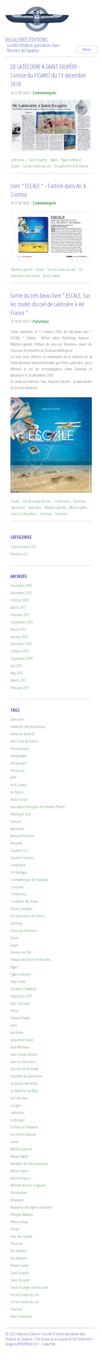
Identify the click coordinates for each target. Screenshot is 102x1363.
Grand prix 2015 (21, 996)
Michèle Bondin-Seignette (28, 1185)
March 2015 (18, 680)
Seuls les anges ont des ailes (29, 1287)
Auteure (15, 821)
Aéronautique (19, 748)
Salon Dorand (19, 1280)
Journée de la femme (24, 1068)
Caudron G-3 (19, 850)
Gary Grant (17, 981)
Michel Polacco (20, 1178)
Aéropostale (18, 756)
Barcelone (18, 507)
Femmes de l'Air (20, 952)
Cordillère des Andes (24, 901)
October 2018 (19, 600)
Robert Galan (19, 1265)
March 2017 (18, 607)
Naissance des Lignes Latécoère (31, 1207)
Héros (14, 1010)
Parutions (41, 321)
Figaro (54, 159)
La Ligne (15, 1105)
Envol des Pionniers (23, 930)
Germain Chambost (23, 989)
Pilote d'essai (19, 1222)
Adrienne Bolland (22, 734)
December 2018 (21, 585)
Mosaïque (17, 1200)
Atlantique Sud (20, 814)
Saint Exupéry (38, 159)
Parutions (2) (19, 554)
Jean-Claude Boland (23, 1054)
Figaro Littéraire (71, 159)
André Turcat (18, 799)
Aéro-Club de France (24, 741)
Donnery (16, 923)
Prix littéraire (18, 1251)
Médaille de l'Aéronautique (29, 1163)
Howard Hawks (20, 1018)
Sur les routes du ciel (36, 166)
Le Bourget (17, 1120)
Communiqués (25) (23, 546)
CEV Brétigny (18, 872)
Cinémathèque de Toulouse (29, 879)
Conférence (18, 894)
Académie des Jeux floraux (28, 726)
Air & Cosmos (51, 275)
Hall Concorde (20, 1003)
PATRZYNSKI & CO (28, 1344)
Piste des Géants (21, 1236)
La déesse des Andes (24, 1083)
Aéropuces (17, 770)
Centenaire (62, 501)
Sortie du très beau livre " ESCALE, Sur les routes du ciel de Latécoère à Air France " (50, 304)
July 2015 (16, 665)
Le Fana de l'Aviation (24, 1127)
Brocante (16, 843)
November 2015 (21, 643)
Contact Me (48, 1344)
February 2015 (19, 687)
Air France (17, 792)
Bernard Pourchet (22, 835)
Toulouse (79, 501)
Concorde (17, 887)
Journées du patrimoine (26, 1076)
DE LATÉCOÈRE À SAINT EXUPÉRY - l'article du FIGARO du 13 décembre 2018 (48, 75)
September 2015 (21, 658)
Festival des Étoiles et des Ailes (30, 959)
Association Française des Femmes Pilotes (37, 806)
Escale (15, 166)
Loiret (14, 1141)
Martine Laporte (22, 269)
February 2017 (19, 615)
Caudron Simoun (21, 857)
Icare (13, 1025)
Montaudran (18, 1192)
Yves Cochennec (21, 1316)
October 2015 (19, 651)
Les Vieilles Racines (23, 1134)
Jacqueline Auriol (21, 1039)
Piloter (14, 1229)
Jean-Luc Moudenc (24, 513)
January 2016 (18, 636)
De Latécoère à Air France (71, 166)
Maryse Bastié (19, 1156)
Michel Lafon (77, 507)
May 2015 (16, 673)
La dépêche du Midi (24, 1090)
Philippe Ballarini (21, 1214)
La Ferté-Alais (19, 1098)
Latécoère (18, 159)
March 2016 (18, 629)
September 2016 (21, 622)
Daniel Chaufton (21, 908)
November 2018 (21, 593)
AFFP (13, 777)
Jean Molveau (19, 1047)
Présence (16, 1243)
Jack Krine (16, 1032)
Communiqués (44, 93)
